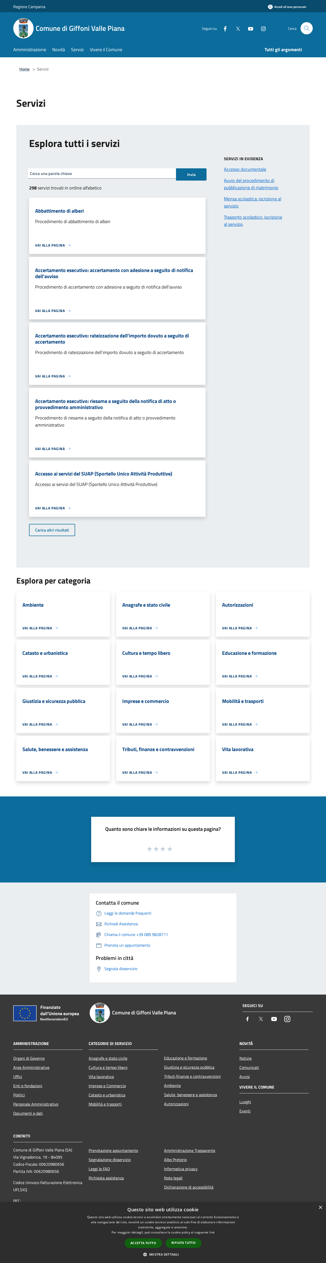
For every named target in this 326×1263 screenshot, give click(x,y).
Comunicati (249, 1067)
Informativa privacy (181, 1169)
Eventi (245, 1111)
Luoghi (245, 1102)
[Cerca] (307, 28)
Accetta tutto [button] (143, 1243)
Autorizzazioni (176, 1104)
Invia (191, 174)
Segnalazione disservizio (110, 1160)
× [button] (320, 1208)
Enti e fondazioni (27, 1086)
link (211, 1232)
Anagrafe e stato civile (108, 1058)
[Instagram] (261, 28)
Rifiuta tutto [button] (183, 1243)
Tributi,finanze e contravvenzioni (192, 1076)
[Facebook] (223, 28)
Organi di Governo (29, 1058)
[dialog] (163, 1232)
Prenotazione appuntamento (113, 1150)
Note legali (173, 1178)
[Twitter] (236, 28)
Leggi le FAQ (99, 1169)
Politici (19, 1095)
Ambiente (172, 1085)
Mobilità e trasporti (105, 1104)
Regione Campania (29, 7)
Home (24, 69)
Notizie (245, 1058)
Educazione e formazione (185, 1058)
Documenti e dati (28, 1113)
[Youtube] (248, 28)
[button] (163, 1254)
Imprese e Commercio (107, 1086)
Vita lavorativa (101, 1077)
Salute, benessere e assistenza (190, 1095)
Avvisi (244, 1077)
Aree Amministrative (31, 1067)
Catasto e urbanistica (107, 1095)
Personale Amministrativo (35, 1104)
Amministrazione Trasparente (189, 1150)
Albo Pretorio (175, 1160)
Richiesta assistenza (106, 1178)
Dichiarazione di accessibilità (188, 1187)
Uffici (17, 1077)
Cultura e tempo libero (108, 1067)
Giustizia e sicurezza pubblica (189, 1067)
